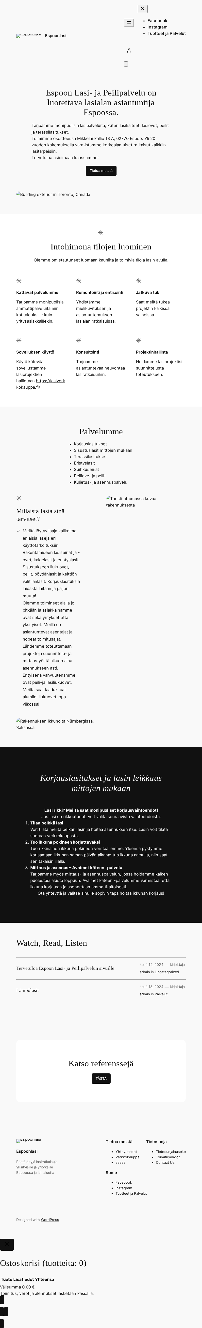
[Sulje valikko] (143, 9)
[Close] (7, 1245)
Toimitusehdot (168, 1157)
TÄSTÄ (101, 1078)
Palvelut (161, 994)
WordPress (50, 1220)
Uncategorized (167, 972)
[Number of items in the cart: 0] (126, 64)
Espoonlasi (55, 35)
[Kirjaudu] (155, 50)
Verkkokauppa (127, 1157)
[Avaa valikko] (129, 23)
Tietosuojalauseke (171, 1152)
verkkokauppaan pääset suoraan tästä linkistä (124, 835)
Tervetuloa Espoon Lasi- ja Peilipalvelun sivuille (65, 968)
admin (145, 972)
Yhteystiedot (126, 1152)
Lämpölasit (27, 990)
